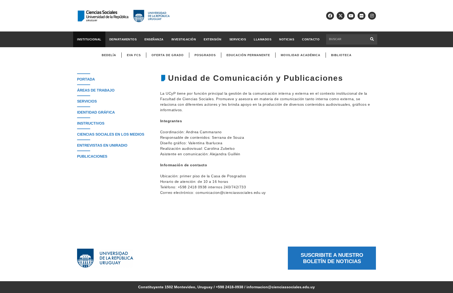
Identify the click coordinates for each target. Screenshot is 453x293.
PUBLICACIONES (92, 156)
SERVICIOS (87, 101)
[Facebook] (330, 16)
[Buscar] (372, 39)
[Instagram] (372, 16)
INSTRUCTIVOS (90, 123)
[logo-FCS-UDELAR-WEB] (123, 16)
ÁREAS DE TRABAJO (96, 90)
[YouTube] (351, 16)
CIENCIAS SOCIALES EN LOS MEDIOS (110, 134)
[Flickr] (361, 16)
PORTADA (86, 79)
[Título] (340, 16)
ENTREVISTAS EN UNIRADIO (102, 145)
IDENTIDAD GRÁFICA (96, 112)
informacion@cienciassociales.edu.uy (280, 287)
